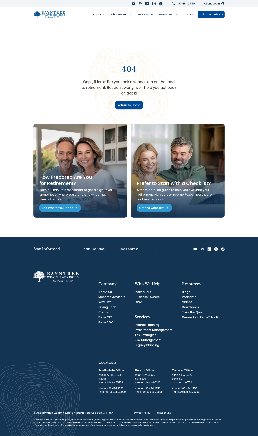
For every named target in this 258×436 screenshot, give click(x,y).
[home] (49, 14)
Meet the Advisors (111, 297)
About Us (105, 292)
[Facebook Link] (160, 3)
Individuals (143, 292)
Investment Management (153, 330)
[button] (99, 14)
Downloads (190, 307)
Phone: (110, 388)
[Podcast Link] (140, 3)
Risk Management (148, 340)
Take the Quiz (192, 312)
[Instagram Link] (154, 3)
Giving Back (107, 307)
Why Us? (104, 302)
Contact (187, 14)
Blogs (186, 292)
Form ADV (105, 322)
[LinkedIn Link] (147, 3)
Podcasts (189, 297)
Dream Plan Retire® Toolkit (201, 317)
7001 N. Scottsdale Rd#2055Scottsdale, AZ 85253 (110, 379)
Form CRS (105, 317)
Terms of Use (163, 413)
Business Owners (147, 297)
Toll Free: (112, 392)
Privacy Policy (142, 413)
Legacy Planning (147, 345)
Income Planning (147, 325)
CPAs (139, 302)
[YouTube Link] (133, 3)
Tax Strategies (145, 335)
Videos (187, 302)
